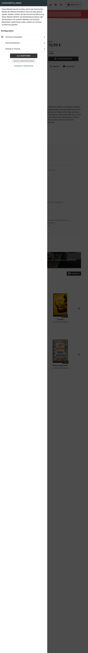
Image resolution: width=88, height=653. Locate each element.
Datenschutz (28, 66)
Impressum (18, 66)
